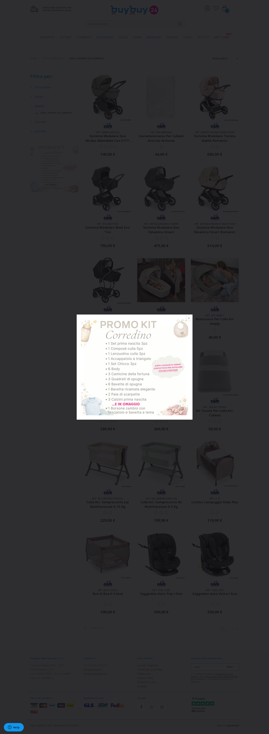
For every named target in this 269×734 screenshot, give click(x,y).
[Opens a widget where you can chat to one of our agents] (14, 727)
